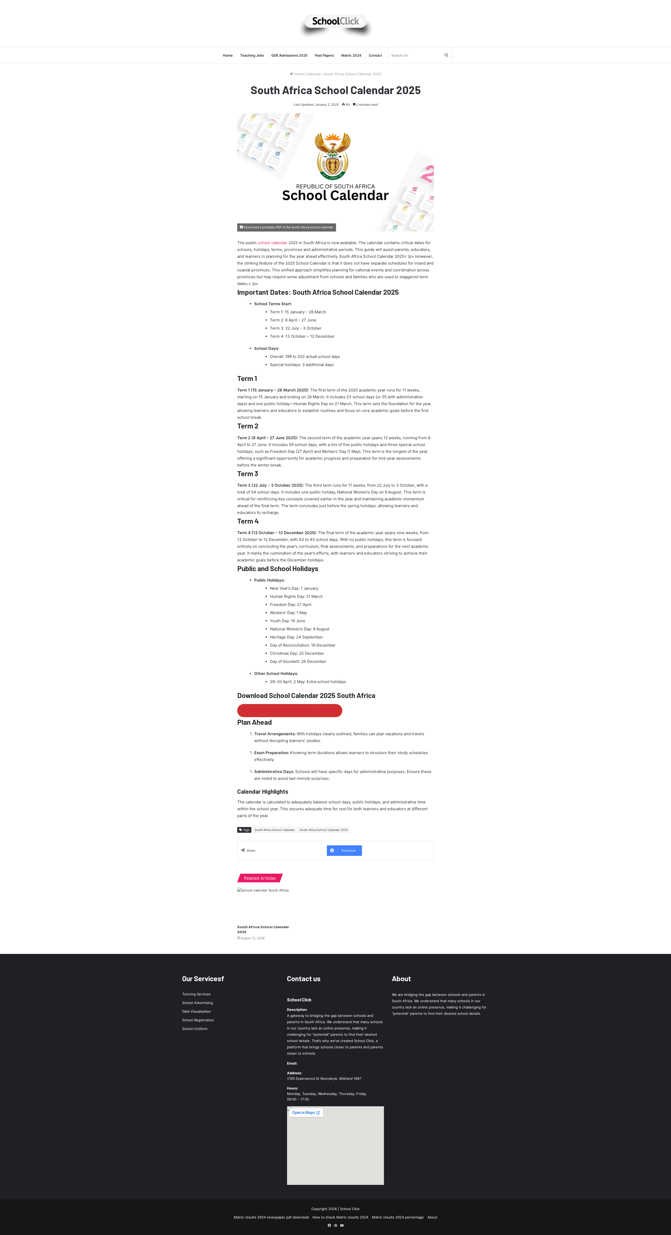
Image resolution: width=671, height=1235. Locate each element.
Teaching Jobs (252, 55)
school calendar (272, 242)
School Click (299, 999)
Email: (292, 1063)
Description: (297, 1009)
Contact (375, 55)
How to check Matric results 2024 (340, 1217)
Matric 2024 (351, 55)
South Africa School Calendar (275, 830)
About (432, 1217)
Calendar (314, 74)
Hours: (292, 1088)
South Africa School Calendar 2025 (324, 830)
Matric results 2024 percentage (398, 1217)
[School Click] (335, 23)
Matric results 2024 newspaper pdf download (271, 1217)
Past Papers (324, 55)
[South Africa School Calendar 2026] (267, 905)
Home (228, 55)
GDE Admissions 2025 (289, 55)
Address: (294, 1073)
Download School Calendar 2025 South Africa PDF (290, 710)
